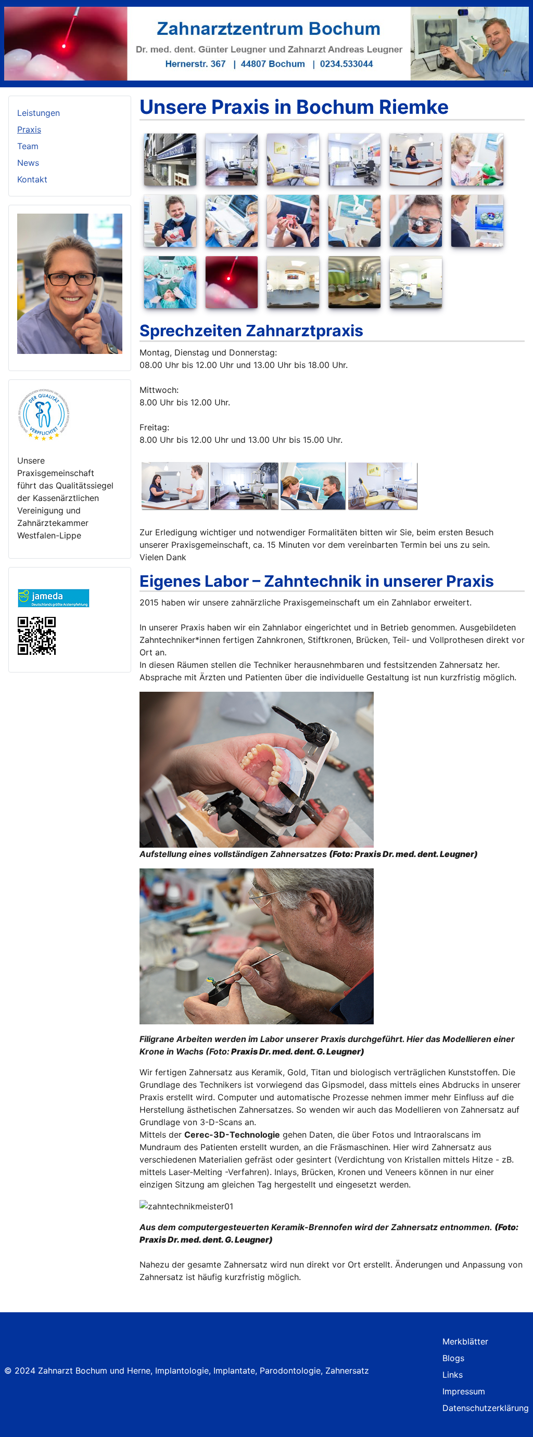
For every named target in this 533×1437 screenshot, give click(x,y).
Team (28, 146)
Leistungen (38, 113)
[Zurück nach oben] (520, 1424)
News (28, 162)
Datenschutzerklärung (485, 1408)
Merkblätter (465, 1341)
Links (452, 1374)
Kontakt (32, 179)
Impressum (463, 1391)
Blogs (453, 1358)
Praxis (29, 129)
